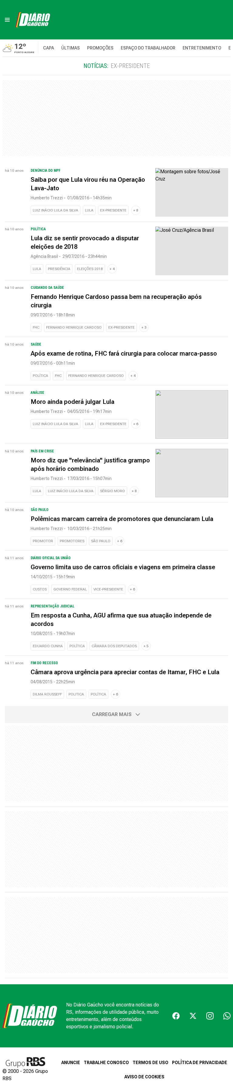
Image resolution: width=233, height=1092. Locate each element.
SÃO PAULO (100, 541)
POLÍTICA (40, 376)
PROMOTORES (72, 541)
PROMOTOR (43, 541)
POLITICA (76, 694)
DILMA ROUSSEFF (47, 694)
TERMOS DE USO (150, 1062)
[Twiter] (193, 1015)
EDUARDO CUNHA (48, 646)
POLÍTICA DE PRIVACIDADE (199, 1062)
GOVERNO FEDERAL (70, 589)
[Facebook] (176, 1015)
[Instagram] (210, 1015)
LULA (89, 210)
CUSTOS (40, 589)
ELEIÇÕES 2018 (90, 269)
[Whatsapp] (227, 1015)
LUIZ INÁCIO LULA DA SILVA (55, 210)
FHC (36, 327)
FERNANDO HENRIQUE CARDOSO (74, 327)
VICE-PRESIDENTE (108, 589)
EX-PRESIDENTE (113, 210)
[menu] (7, 19)
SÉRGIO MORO (112, 491)
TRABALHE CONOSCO (106, 1062)
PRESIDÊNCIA (59, 269)
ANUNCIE (70, 1062)
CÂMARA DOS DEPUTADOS (114, 646)
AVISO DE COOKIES (144, 1076)
